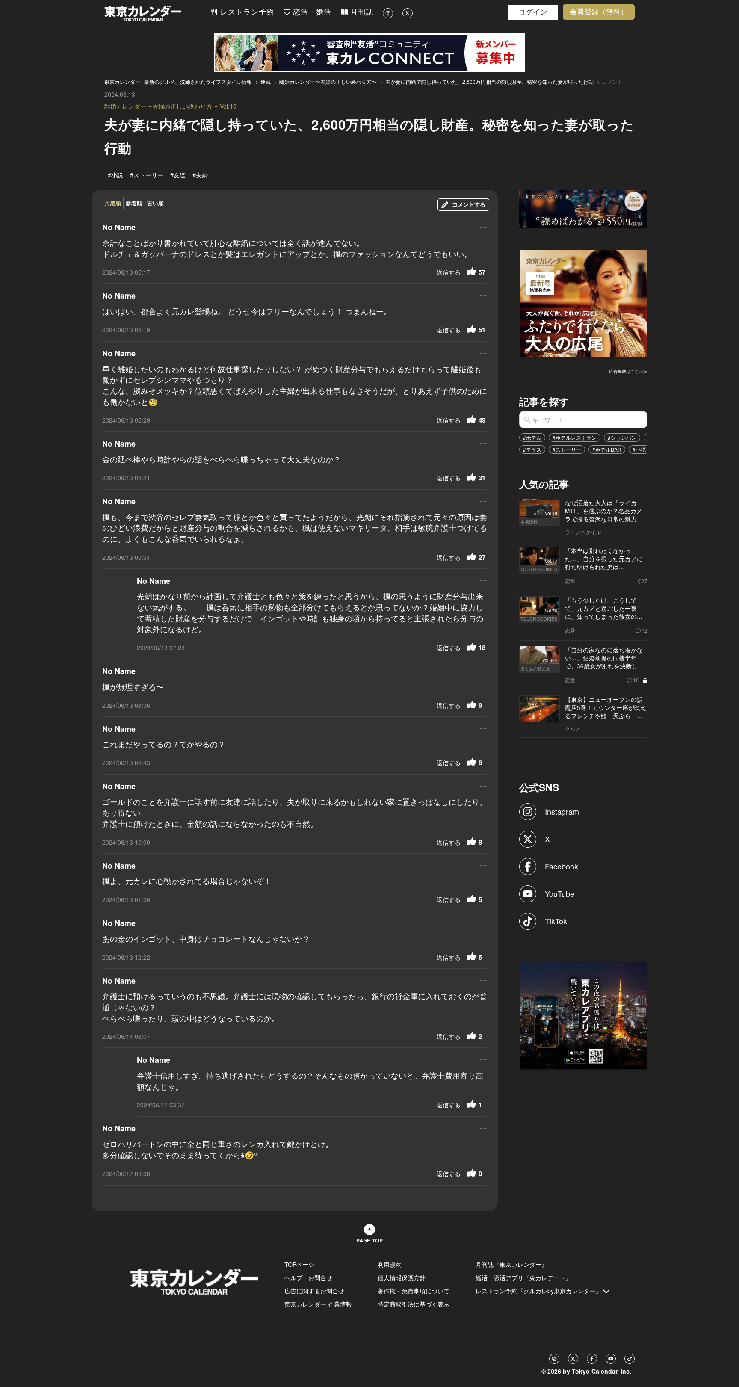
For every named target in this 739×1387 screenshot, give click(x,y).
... (483, 226)
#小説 (639, 449)
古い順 (155, 203)
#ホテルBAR (606, 449)
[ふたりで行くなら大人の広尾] (584, 302)
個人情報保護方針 (402, 1278)
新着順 (134, 203)
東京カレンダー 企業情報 (318, 1304)
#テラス (532, 449)
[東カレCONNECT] (369, 52)
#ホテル (532, 437)
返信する (449, 272)
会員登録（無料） (599, 12)
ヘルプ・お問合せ (308, 1278)
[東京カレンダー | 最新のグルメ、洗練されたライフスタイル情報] (157, 13)
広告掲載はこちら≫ (628, 371)
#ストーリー (567, 449)
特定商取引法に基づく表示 (413, 1304)
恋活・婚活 (310, 12)
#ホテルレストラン (575, 437)
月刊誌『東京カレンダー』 (511, 1264)
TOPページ (299, 1264)
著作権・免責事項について (413, 1291)
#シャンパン (622, 437)
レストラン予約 (246, 12)
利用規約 (390, 1264)
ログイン (532, 12)
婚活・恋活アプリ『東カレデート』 (523, 1278)
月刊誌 (360, 12)
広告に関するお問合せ (314, 1291)
